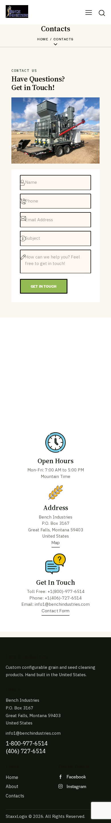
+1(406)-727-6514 (63, 598)
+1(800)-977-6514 (66, 591)
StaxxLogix (16, 816)
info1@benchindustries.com (62, 604)
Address (55, 508)
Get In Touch (55, 582)
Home (42, 39)
